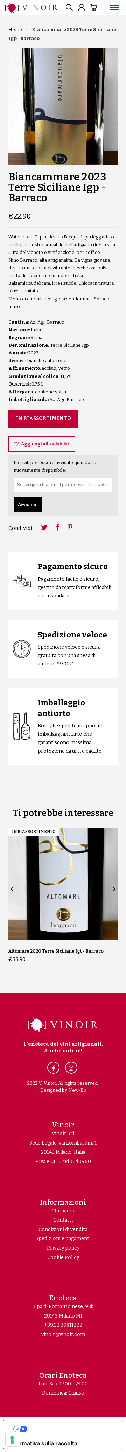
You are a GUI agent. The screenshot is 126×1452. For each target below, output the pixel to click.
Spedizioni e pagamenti (63, 1239)
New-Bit (77, 1090)
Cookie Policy (63, 1257)
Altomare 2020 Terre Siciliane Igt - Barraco (56, 951)
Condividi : (21, 528)
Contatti (63, 1220)
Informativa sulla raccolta (43, 1443)
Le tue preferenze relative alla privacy (70, 1429)
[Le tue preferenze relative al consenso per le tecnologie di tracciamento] (12, 1439)
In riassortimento (43, 418)
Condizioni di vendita (63, 1229)
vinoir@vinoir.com (63, 1334)
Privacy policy (63, 1248)
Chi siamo (63, 1211)
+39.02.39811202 (63, 1325)
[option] (63, 106)
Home (15, 29)
